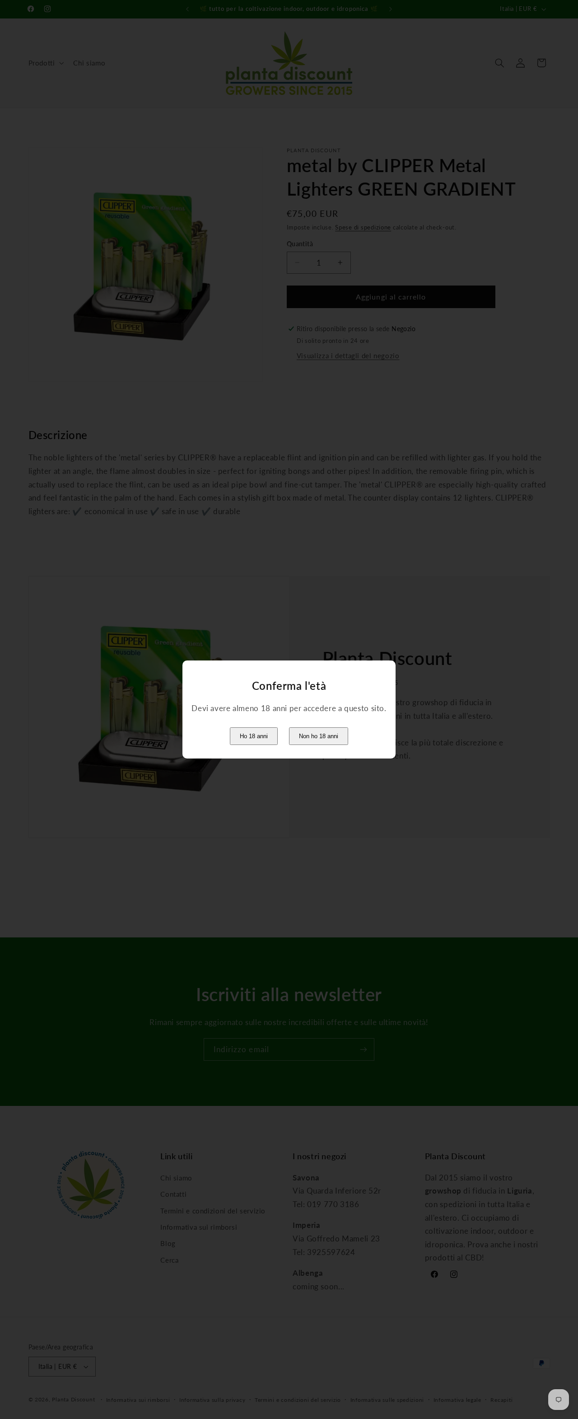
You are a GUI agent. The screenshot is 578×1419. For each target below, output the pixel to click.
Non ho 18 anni (318, 736)
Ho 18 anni (254, 736)
